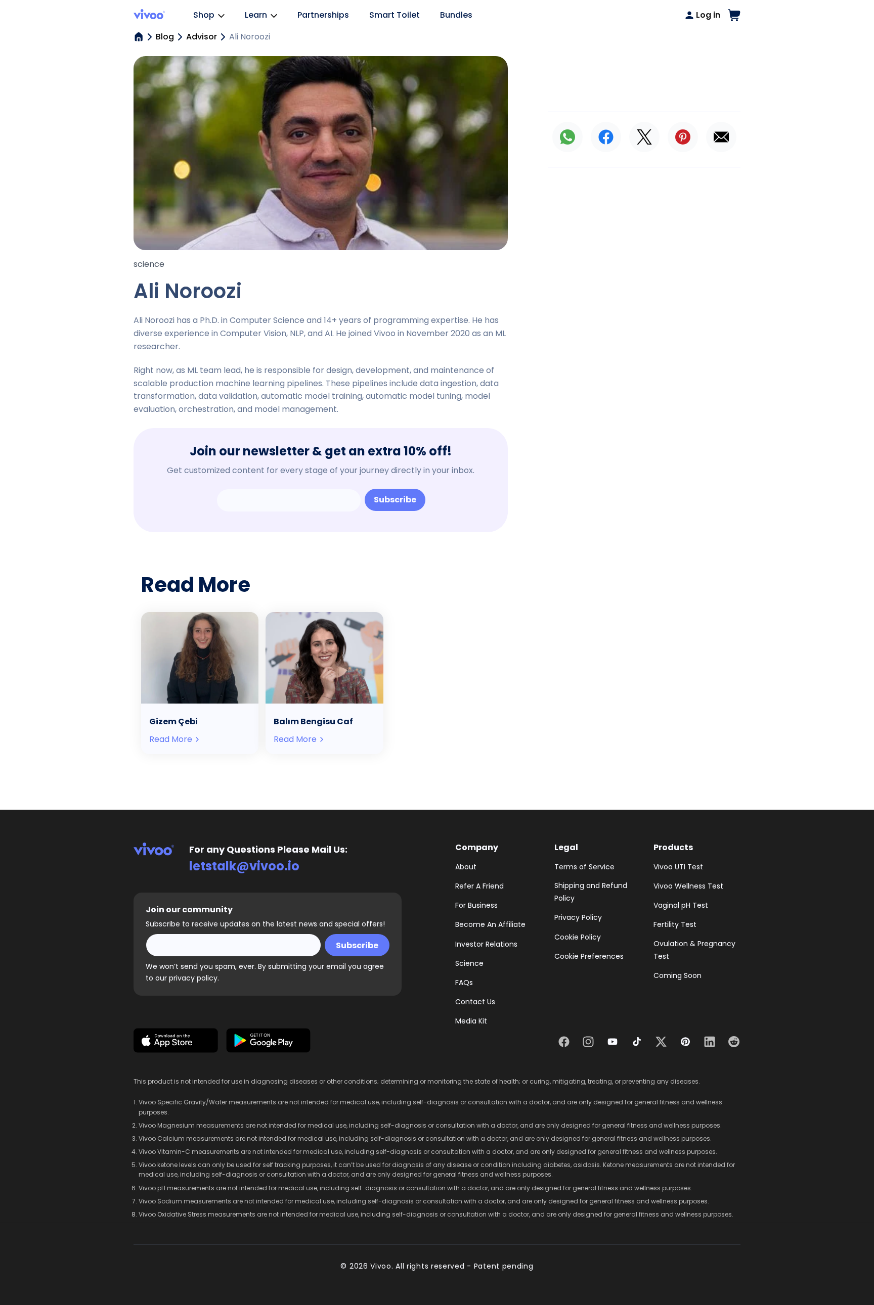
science (149, 264)
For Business (476, 905)
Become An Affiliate (490, 924)
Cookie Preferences (589, 956)
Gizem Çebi (173, 721)
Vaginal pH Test (680, 905)
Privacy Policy (578, 917)
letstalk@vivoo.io (244, 866)
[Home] (139, 37)
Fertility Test (674, 924)
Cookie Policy (577, 937)
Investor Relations (486, 944)
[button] (734, 15)
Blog (165, 36)
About (465, 867)
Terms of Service (584, 867)
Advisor (201, 36)
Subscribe (395, 499)
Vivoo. (381, 1266)
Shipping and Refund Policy (590, 891)
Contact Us (475, 1002)
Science (469, 963)
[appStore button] (176, 1042)
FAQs (464, 982)
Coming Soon (677, 975)
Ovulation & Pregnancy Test (694, 950)
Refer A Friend (479, 886)
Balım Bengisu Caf (313, 721)
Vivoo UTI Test (678, 867)
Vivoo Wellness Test (688, 886)
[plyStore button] (268, 1042)
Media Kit (471, 1021)
